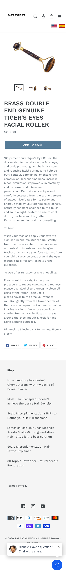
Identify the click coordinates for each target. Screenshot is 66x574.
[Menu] (60, 16)
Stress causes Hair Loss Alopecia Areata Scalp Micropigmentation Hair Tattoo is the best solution (30, 432)
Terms (11, 485)
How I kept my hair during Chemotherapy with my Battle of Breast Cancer (30, 384)
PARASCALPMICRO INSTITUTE (32, 538)
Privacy (22, 485)
